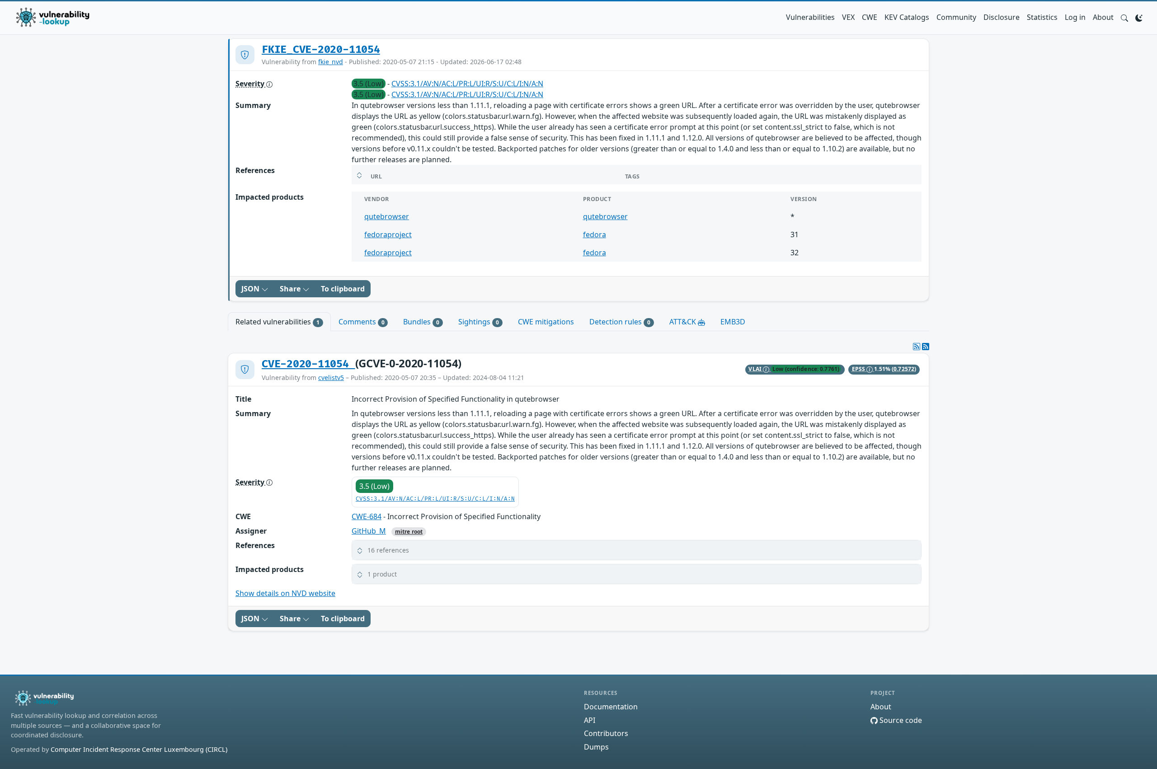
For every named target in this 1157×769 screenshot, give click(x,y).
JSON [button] (251, 289)
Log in (1075, 17)
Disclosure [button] (1001, 17)
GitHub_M (369, 531)
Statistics (1042, 17)
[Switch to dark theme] (1139, 17)
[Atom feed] (916, 346)
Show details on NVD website (285, 593)
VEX (848, 17)
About (1103, 17)
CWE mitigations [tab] (546, 322)
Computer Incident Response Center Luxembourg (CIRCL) (139, 749)
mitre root (409, 531)
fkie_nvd (330, 61)
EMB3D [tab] (732, 322)
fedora (594, 234)
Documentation (611, 707)
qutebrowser (386, 216)
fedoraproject (388, 234)
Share (291, 289)
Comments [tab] (362, 322)
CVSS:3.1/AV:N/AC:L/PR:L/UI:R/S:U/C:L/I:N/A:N (467, 84)
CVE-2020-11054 (308, 364)
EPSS (859, 369)
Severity (250, 84)
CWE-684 (366, 516)
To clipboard (343, 289)
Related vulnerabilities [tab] (277, 322)
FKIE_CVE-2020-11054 (321, 49)
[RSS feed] (925, 346)
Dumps (596, 747)
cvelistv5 (331, 377)
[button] (1124, 17)
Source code (900, 720)
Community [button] (956, 17)
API (589, 720)
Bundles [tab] (421, 322)
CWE (869, 17)
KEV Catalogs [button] (906, 17)
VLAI (755, 369)
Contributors (606, 733)
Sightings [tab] (478, 322)
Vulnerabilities (810, 17)
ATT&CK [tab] (683, 322)
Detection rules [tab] (619, 322)
